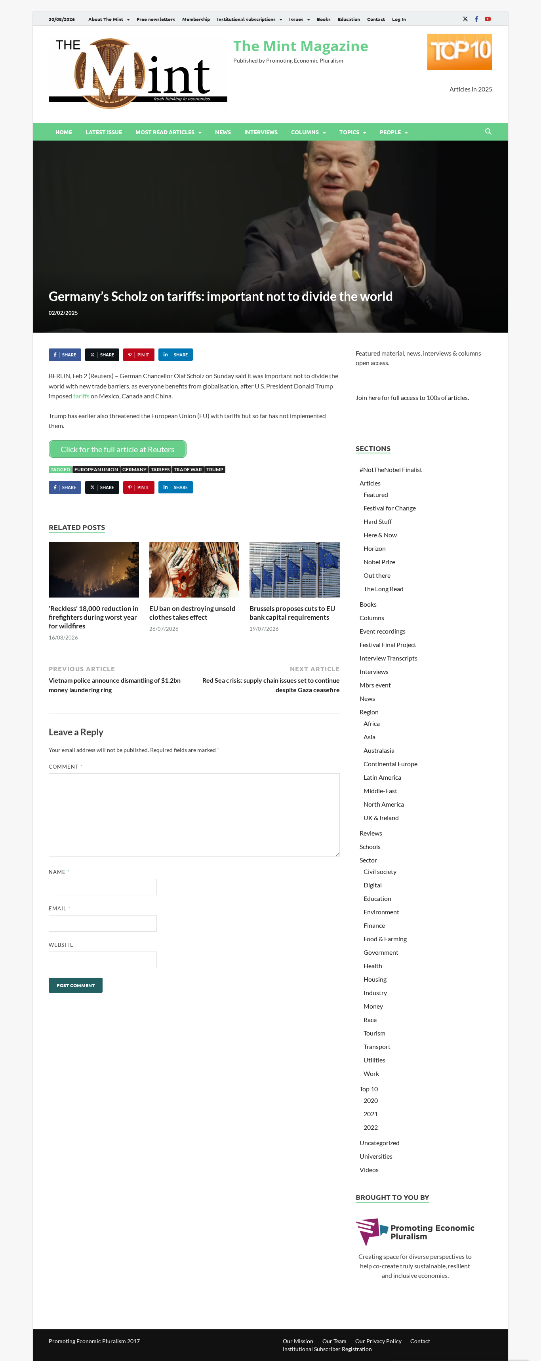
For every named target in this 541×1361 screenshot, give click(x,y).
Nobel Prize (379, 561)
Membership (196, 19)
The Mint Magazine (300, 45)
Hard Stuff (378, 521)
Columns (305, 131)
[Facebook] (476, 19)
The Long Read (384, 588)
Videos (369, 1169)
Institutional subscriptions (246, 19)
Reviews (371, 833)
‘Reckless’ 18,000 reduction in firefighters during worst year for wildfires (94, 617)
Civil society (380, 871)
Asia (369, 736)
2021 (371, 1113)
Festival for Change (390, 508)
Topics (349, 131)
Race (370, 1019)
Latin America (382, 777)
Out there (377, 575)
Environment (381, 912)
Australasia (379, 750)
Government (381, 952)
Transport (377, 1046)
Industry (375, 992)
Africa (372, 723)
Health (373, 965)
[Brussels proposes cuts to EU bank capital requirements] (295, 572)
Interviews (261, 131)
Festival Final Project (388, 644)
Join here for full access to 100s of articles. (412, 397)
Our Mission (298, 1341)
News (223, 131)
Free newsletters (156, 19)
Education (349, 19)
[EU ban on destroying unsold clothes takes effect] (194, 572)
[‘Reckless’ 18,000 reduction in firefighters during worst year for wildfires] (94, 572)
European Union (96, 469)
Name (59, 872)
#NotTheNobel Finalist (391, 469)
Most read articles (164, 131)
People (390, 131)
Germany (134, 469)
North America (384, 804)
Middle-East (380, 790)
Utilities (374, 1060)
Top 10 (369, 1089)
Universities (376, 1156)
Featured (376, 494)
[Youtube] (487, 19)
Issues (296, 19)
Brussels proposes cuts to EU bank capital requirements (292, 612)
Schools (370, 846)
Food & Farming (385, 938)
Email (59, 908)
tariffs (81, 396)
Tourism (374, 1033)
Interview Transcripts (388, 658)
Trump (214, 469)
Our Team (334, 1341)
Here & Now (380, 535)
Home (63, 131)
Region (369, 712)
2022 (371, 1127)
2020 (371, 1100)
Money (373, 1006)
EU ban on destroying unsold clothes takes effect (192, 612)
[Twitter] (465, 19)
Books (324, 19)
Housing (375, 979)
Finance (374, 925)
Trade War (188, 469)
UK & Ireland (381, 817)
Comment (66, 766)
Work (371, 1073)
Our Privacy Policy (378, 1341)
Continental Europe (390, 763)
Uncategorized (380, 1142)
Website (61, 945)
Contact (376, 19)
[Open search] (488, 132)
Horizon (375, 548)
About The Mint (105, 19)
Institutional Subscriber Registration (327, 1349)
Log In (399, 19)
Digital (373, 885)
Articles (370, 483)
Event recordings (383, 631)
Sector (368, 860)
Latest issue (104, 131)
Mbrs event (375, 685)
